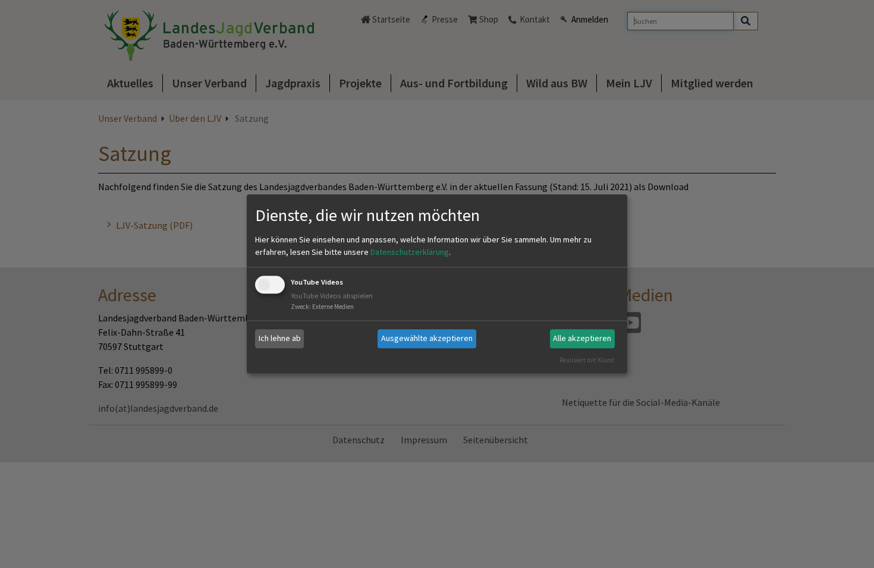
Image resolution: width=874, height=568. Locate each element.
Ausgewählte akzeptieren (427, 338)
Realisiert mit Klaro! (586, 360)
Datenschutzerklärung (409, 252)
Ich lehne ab (280, 338)
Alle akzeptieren (582, 338)
